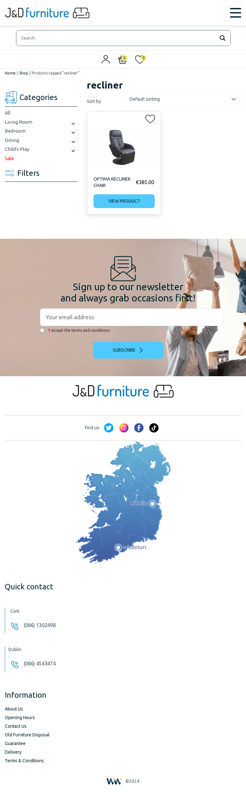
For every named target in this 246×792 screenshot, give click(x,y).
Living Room (18, 122)
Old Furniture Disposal (27, 734)
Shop (23, 73)
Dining (12, 140)
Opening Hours (20, 717)
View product (124, 201)
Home (10, 73)
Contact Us (16, 726)
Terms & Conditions (24, 760)
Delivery (13, 752)
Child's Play (17, 149)
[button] (148, 117)
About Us (14, 708)
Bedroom (15, 131)
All (8, 112)
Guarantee (15, 743)
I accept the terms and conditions (78, 330)
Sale (9, 158)
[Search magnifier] (222, 38)
